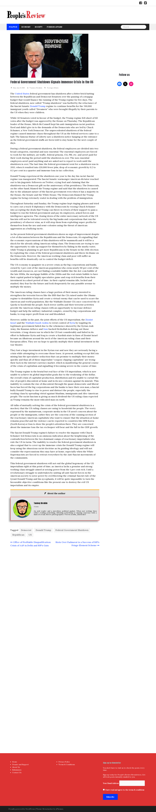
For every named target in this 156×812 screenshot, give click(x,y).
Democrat (26, 530)
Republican (18, 534)
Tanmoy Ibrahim (35, 88)
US (30, 534)
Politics (13, 27)
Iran (45, 329)
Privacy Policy (64, 762)
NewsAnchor (48, 809)
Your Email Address (111, 783)
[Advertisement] (124, 51)
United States (22, 93)
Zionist (89, 319)
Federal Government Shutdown (71, 530)
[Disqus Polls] (55, 581)
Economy (25, 27)
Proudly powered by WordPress (22, 809)
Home (14, 762)
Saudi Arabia (42, 322)
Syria (72, 322)
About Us (16, 767)
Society (38, 27)
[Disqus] (54, 645)
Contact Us (16, 772)
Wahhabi (30, 322)
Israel (13, 322)
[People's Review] (26, 14)
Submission (16, 770)
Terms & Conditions (66, 764)
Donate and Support (20, 764)
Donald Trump (37, 106)
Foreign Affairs (54, 27)
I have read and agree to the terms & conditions (124, 790)
